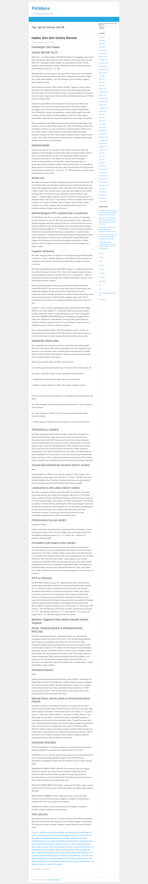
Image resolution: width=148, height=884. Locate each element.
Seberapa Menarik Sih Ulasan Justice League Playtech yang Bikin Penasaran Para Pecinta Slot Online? (107, 221)
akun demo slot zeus (69, 835)
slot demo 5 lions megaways (70, 855)
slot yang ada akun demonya (80, 861)
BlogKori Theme (55, 880)
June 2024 (102, 118)
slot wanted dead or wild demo (57, 861)
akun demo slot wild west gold (50, 835)
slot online (102, 273)
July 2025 (102, 76)
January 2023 (103, 172)
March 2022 (102, 195)
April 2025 (102, 85)
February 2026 (103, 53)
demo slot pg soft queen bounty (43, 843)
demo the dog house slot (82, 846)
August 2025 (102, 73)
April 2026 (102, 47)
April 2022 (102, 192)
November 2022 (103, 179)
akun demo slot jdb (72, 832)
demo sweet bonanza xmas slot (60, 846)
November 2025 (103, 63)
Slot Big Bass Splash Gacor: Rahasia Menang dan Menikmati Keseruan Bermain (107, 229)
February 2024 (103, 130)
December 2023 (103, 137)
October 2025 (103, 66)
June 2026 (102, 40)
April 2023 (102, 163)
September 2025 (103, 69)
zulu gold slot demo (55, 864)
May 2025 (102, 82)
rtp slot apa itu (53, 855)
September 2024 (103, 108)
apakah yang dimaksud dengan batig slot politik (51, 838)
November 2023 (103, 140)
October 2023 (103, 143)
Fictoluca (40, 8)
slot (100, 285)
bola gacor (102, 269)
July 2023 (102, 153)
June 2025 (102, 79)
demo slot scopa (42, 846)
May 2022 (102, 188)
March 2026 (102, 50)
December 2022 (103, 176)
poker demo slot (83, 852)
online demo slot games (45, 852)
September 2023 (103, 147)
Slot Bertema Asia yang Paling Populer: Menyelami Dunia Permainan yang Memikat (108, 237)
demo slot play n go (63, 843)
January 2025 (103, 95)
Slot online (102, 299)
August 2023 (102, 150)
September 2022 (103, 185)
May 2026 (102, 44)
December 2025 (103, 60)
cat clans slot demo (86, 841)
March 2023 (102, 166)
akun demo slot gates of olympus (52, 832)
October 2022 (103, 182)
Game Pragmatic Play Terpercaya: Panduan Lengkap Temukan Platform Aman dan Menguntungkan (107, 245)
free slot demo (49, 849)
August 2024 (102, 111)
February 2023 (103, 169)
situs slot (101, 253)
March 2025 (102, 89)
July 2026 (102, 37)
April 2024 (102, 124)
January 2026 (103, 56)
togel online (102, 281)
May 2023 (102, 159)
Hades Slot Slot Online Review (54, 38)
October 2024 (103, 105)
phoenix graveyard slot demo (65, 852)
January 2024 (103, 134)
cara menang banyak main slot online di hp (62, 841)
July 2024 (102, 114)
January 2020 (103, 201)
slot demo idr (42, 858)
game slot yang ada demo (64, 849)
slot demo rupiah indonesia (78, 858)
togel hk (101, 265)
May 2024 (102, 121)
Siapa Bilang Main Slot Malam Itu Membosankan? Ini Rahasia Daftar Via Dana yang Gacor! (108, 212)
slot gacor (102, 257)
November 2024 (103, 102)
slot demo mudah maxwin (57, 858)
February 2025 (103, 92)
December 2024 (103, 98)
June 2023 (102, 156)
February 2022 (103, 198)
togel (100, 261)
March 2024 (102, 127)
